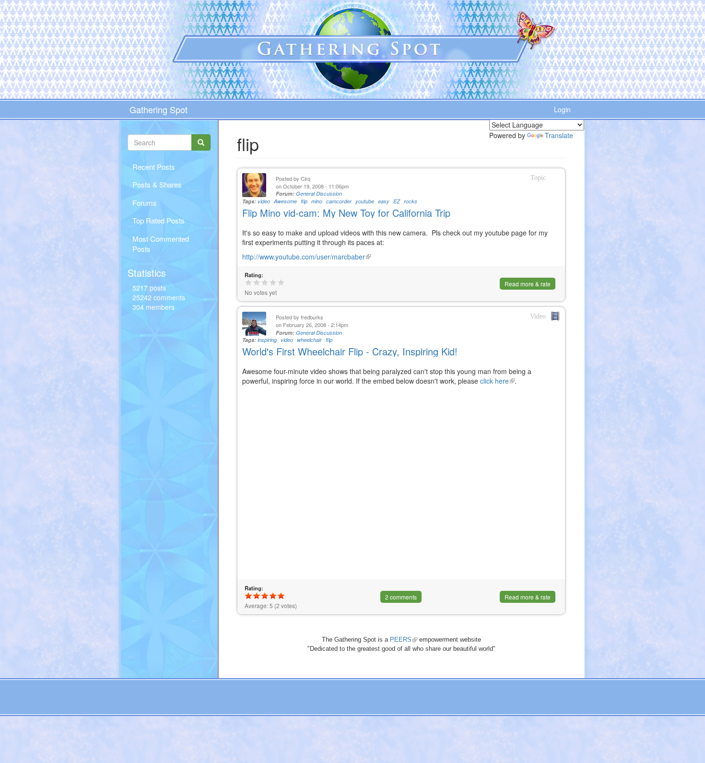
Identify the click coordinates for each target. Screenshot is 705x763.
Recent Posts (153, 167)
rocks (410, 201)
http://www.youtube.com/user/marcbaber (306, 256)
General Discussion (319, 193)
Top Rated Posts (158, 220)
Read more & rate (528, 284)
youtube (364, 201)
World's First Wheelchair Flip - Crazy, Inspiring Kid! (350, 351)
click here (497, 381)
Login (562, 109)
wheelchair (309, 339)
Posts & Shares (157, 184)
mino (316, 201)
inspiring (267, 339)
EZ (396, 201)
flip (304, 201)
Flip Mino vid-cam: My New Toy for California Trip (346, 213)
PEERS (403, 639)
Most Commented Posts (160, 244)
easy (383, 201)
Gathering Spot (158, 109)
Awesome (285, 201)
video (264, 201)
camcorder (339, 201)
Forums (144, 203)
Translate (559, 135)
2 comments (401, 597)
